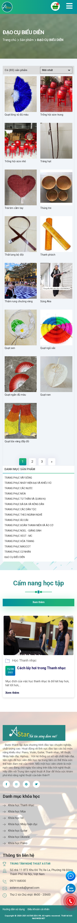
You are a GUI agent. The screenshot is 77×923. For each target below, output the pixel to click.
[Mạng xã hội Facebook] (6, 784)
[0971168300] (71, 901)
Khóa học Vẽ (15, 818)
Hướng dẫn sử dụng (14, 909)
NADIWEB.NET (38, 918)
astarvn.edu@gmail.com (24, 887)
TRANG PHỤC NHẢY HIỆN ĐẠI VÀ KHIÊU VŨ (27, 482)
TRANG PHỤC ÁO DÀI (16, 520)
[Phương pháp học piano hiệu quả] (38, 635)
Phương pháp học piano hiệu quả (43, 668)
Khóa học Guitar (17, 830)
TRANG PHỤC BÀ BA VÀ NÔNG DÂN (24, 504)
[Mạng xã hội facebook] (36, 784)
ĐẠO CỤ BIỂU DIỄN (14, 557)
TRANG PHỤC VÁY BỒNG (18, 477)
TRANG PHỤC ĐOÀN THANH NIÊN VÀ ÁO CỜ (28, 525)
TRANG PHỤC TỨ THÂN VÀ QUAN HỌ (25, 498)
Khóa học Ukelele (19, 837)
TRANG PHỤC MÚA (15, 493)
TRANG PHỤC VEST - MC (18, 535)
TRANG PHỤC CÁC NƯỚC (18, 488)
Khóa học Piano (17, 843)
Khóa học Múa (17, 811)
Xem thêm (39, 602)
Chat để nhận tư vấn (71, 876)
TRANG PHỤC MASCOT (17, 546)
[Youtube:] (26, 784)
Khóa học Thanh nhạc (21, 805)
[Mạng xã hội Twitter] (16, 784)
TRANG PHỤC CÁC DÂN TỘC (20, 509)
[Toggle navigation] (69, 7)
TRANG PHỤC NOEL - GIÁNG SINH (22, 530)
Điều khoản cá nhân (38, 909)
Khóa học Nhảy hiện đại (22, 824)
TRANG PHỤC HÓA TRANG (19, 541)
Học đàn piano (23, 660)
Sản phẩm (27, 40)
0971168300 (18, 881)
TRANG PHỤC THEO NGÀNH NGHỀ (23, 514)
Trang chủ (9, 40)
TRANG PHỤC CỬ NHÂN (17, 551)
